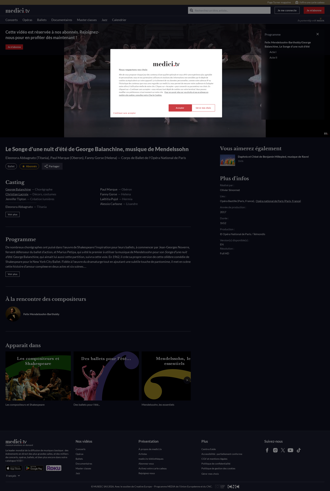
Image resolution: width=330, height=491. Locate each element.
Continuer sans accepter (124, 113)
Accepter (180, 108)
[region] (166, 83)
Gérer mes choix (203, 108)
